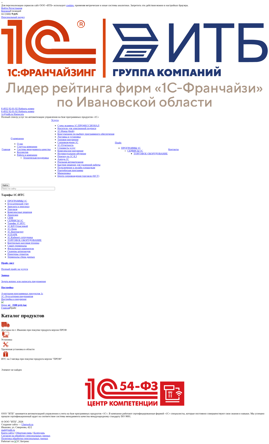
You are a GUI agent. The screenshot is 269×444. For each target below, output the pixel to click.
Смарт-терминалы (17, 245)
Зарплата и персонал (18, 206)
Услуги (55, 120)
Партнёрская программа (70, 170)
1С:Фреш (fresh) (65, 131)
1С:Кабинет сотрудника (20, 237)
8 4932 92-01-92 (17, 108)
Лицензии (12, 215)
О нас (20, 143)
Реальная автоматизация (70, 162)
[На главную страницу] (134, 105)
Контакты (173, 149)
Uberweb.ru (27, 424)
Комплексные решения (19, 212)
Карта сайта (7, 433)
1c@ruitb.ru (12, 114)
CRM (10, 217)
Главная (6, 149)
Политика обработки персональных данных (24, 438)
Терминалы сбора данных (21, 257)
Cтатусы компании (27, 146)
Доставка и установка (69, 136)
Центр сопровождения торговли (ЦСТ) (78, 176)
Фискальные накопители (20, 248)
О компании (17, 138)
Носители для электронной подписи (76, 128)
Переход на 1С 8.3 (67, 156)
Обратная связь (24, 433)
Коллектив (22, 152)
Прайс (118, 142)
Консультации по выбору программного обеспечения (85, 134)
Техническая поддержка (36, 157)
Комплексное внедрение (70, 150)
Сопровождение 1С (67, 142)
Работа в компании (27, 155)
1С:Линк (12, 229)
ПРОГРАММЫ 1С (131, 148)
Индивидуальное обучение (71, 153)
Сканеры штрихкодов (19, 251)
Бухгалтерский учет (18, 203)
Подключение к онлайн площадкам (76, 167)
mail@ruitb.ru (8, 430)
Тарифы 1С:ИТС (16, 223)
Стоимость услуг (66, 148)
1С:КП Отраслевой (17, 226)
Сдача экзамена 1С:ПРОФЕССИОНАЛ (78, 125)
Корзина (5, 11)
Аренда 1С (63, 159)
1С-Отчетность (65, 145)
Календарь (39, 433)
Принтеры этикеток (18, 254)
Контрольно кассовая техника (23, 243)
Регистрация (15, 8)
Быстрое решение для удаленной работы (78, 164)
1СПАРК (12, 234)
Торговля (12, 209)
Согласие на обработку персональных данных (25, 435)
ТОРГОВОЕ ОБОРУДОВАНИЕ (151, 153)
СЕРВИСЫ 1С (135, 150)
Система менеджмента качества (34, 149)
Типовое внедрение (67, 139)
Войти (5, 8)
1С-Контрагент (15, 231)
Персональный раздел (13, 17)
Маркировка (64, 173)
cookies (70, 5)
